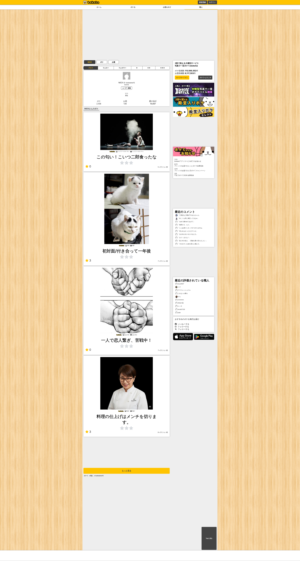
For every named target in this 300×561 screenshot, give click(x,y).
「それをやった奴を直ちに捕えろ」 (189, 244)
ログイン (212, 2)
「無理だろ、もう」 (184, 225)
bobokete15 (99, 476)
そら (179, 296)
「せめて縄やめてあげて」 (186, 221)
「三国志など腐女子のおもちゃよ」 (189, 215)
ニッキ (180, 306)
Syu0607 (181, 284)
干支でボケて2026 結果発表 (184, 174)
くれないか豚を (183, 293)
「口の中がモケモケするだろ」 (188, 234)
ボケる (133, 7)
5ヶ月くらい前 (163, 167)
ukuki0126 (181, 309)
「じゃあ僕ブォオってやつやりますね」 (190, 228)
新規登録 (202, 2)
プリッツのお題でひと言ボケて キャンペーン (189, 169)
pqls (179, 312)
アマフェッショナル (184, 290)
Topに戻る (209, 538)
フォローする (182, 326)
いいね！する (183, 324)
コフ (179, 287)
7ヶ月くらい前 (163, 261)
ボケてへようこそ (205, 77)
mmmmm (181, 300)
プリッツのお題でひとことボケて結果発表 (188, 165)
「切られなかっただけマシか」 (188, 231)
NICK (90, 62)
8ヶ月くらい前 (163, 432)
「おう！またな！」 (184, 237)
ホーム (99, 7)
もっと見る (126, 471)
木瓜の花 (181, 303)
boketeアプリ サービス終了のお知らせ (187, 160)
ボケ (101, 62)
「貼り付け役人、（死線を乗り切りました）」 (192, 241)
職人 (201, 7)
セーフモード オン (182, 77)
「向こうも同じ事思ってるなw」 (188, 218)
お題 (113, 62)
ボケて (86, 476)
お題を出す (167, 7)
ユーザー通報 (126, 88)
